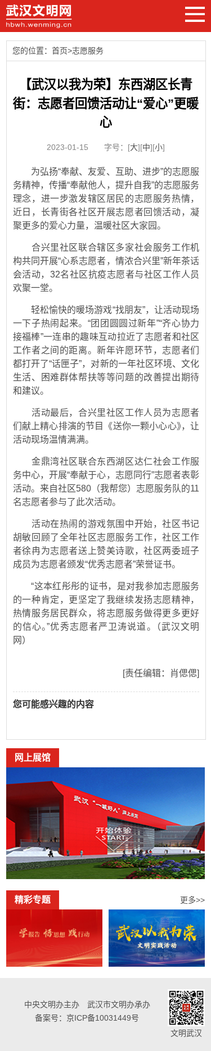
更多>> (192, 899)
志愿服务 (88, 50)
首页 (60, 50)
